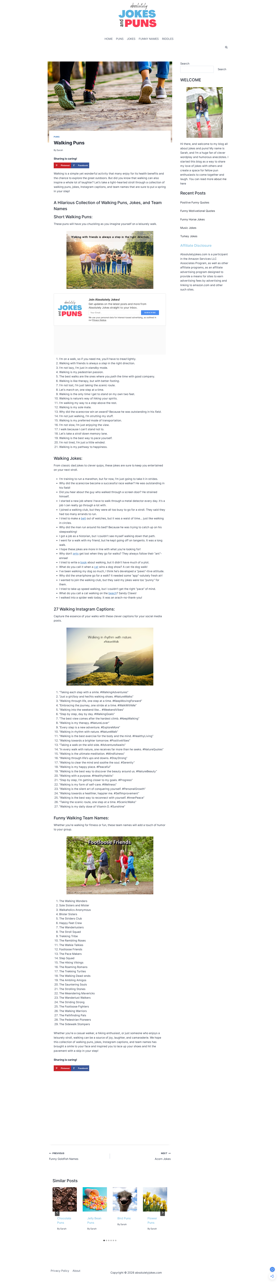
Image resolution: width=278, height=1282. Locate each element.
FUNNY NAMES (149, 39)
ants (76, 553)
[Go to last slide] (57, 1212)
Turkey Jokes (188, 236)
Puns (57, 137)
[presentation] (65, 1199)
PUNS (120, 39)
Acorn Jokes (163, 1156)
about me (220, 179)
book (83, 562)
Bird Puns (124, 1218)
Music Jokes (188, 228)
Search (184, 63)
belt (83, 518)
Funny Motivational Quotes (197, 211)
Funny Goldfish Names (63, 1156)
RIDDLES (167, 39)
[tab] (104, 1240)
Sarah (63, 1228)
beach (112, 593)
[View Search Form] (226, 47)
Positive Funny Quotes (194, 202)
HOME (109, 39)
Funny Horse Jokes (192, 219)
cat (96, 567)
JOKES (131, 39)
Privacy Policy (60, 1270)
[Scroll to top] (270, 1266)
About (76, 1270)
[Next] (162, 1212)
